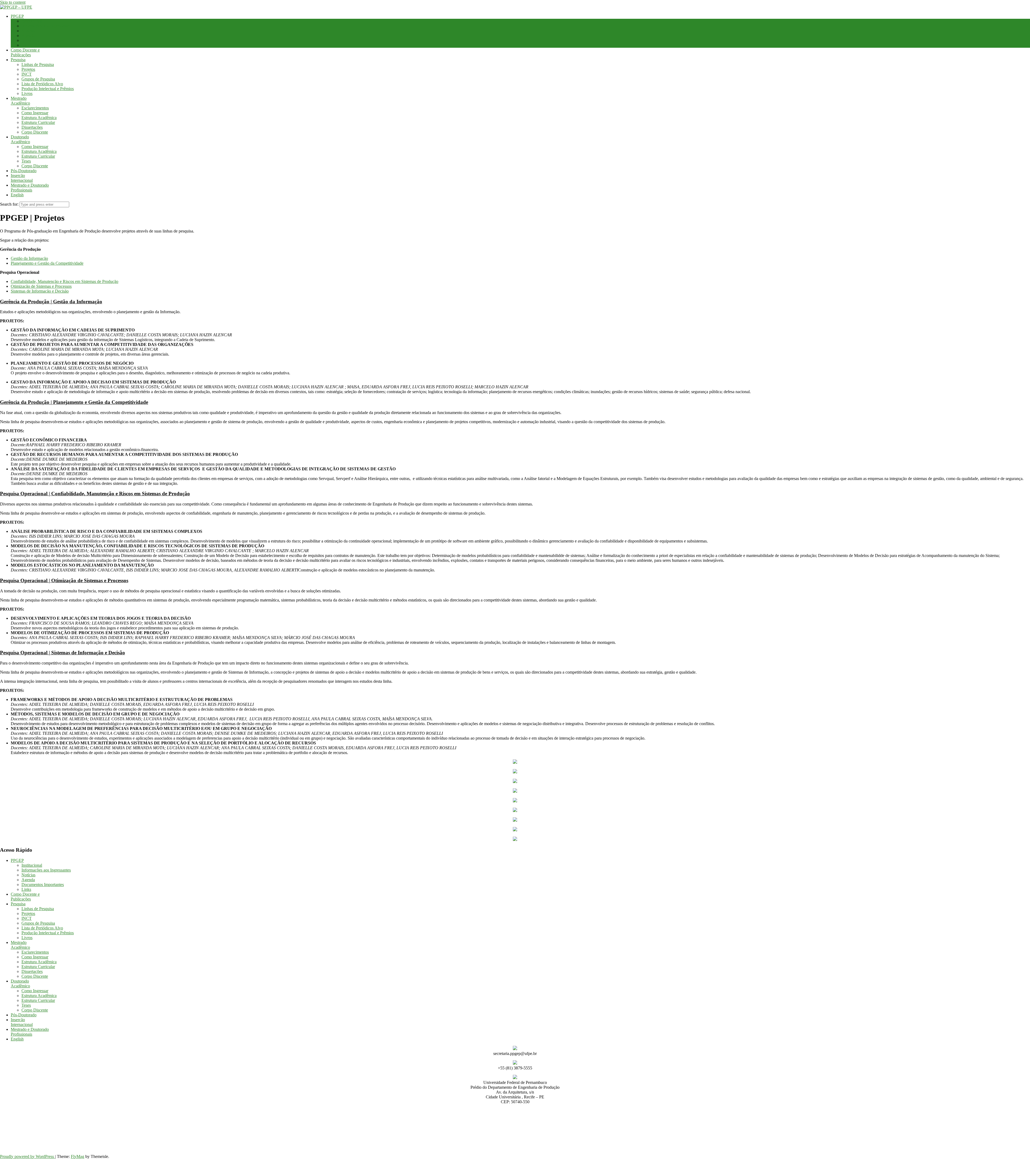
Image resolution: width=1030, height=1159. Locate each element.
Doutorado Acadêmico (20, 139)
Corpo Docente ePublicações (25, 52)
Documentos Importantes (42, 40)
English (17, 195)
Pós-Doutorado (23, 170)
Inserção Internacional (22, 178)
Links (26, 45)
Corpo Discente (34, 132)
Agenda (28, 35)
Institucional (31, 21)
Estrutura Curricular (38, 122)
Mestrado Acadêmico (20, 100)
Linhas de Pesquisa (37, 64)
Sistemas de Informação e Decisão (40, 291)
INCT (26, 74)
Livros (26, 93)
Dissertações (32, 127)
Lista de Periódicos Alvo (42, 84)
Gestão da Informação (29, 258)
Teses (26, 161)
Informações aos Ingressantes (46, 26)
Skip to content (12, 2)
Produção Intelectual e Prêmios (47, 88)
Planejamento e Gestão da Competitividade (47, 263)
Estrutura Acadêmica (39, 117)
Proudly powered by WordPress (27, 1156)
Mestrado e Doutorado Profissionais (30, 187)
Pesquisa (18, 59)
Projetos (28, 69)
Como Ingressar (34, 112)
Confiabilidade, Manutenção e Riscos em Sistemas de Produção (64, 281)
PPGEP (17, 16)
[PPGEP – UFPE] (16, 7)
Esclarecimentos (35, 108)
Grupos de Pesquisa (38, 79)
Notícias (28, 30)
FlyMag (77, 1156)
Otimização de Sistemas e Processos (41, 286)
